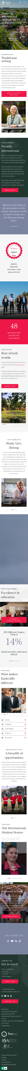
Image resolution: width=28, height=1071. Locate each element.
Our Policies (5, 1023)
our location (20, 364)
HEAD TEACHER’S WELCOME (14, 94)
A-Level (3, 1018)
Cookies (3, 1060)
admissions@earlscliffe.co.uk (11, 991)
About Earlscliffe (14, 32)
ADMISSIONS (10, 190)
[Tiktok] (20, 941)
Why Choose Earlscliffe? (14, 39)
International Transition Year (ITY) (11, 1016)
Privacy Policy (5, 1062)
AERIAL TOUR (10, 386)
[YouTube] (12, 941)
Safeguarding (5, 1025)
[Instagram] (8, 941)
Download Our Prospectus (9, 1011)
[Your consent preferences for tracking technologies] (5, 1068)
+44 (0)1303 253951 (8, 989)
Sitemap (3, 1057)
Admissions (4, 1009)
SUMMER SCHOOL (11, 916)
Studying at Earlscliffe (8, 1014)
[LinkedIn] (16, 941)
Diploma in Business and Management (12, 1021)
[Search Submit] (20, 2)
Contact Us (10, 1001)
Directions (10, 981)
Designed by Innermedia (8, 1064)
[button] (1, 424)
